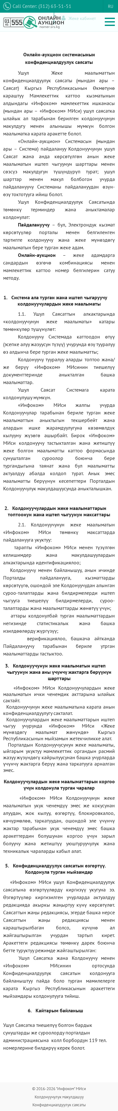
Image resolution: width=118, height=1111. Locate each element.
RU (110, 6)
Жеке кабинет (82, 18)
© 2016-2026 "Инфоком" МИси (59, 1088)
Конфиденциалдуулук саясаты (59, 1105)
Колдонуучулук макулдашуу (59, 1097)
